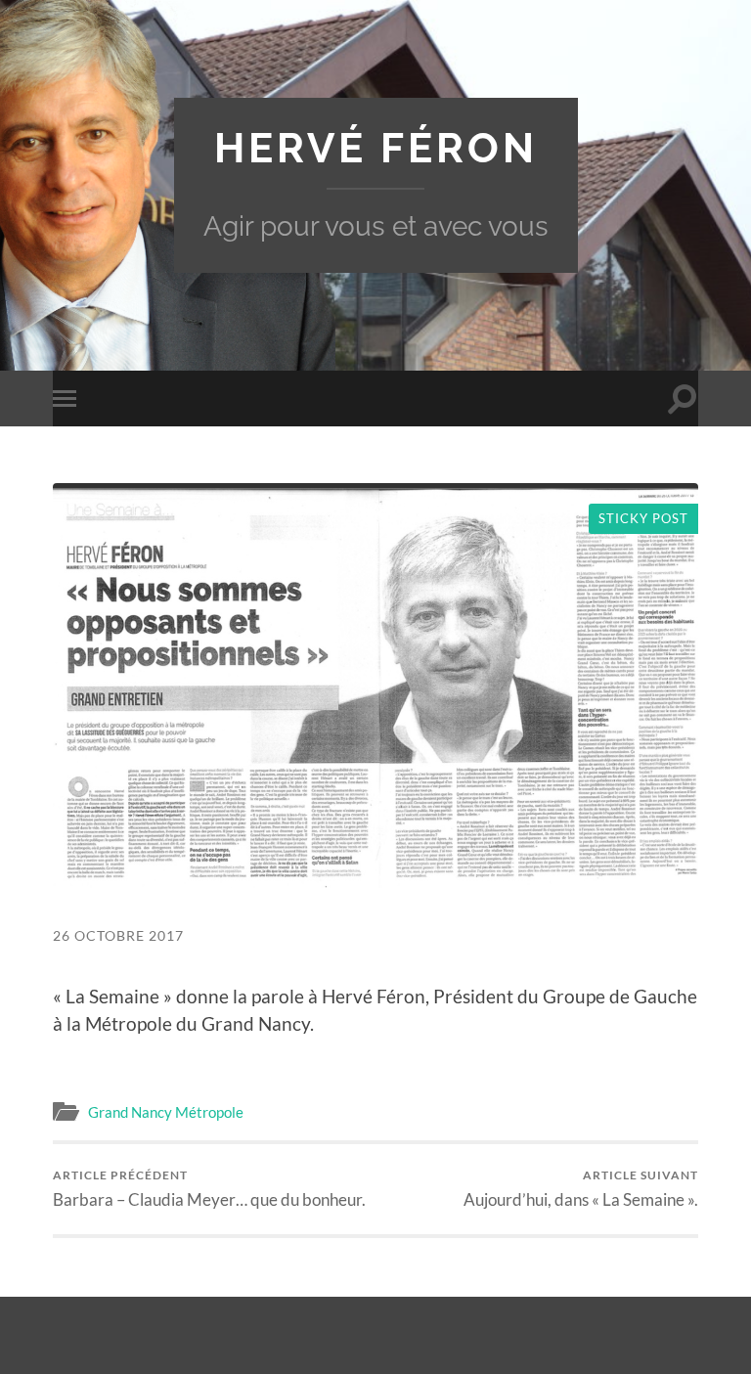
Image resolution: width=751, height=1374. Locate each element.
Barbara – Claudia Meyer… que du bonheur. (209, 1189)
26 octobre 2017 (118, 935)
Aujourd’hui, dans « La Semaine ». (581, 1189)
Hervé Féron (376, 147)
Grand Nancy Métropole (165, 1112)
